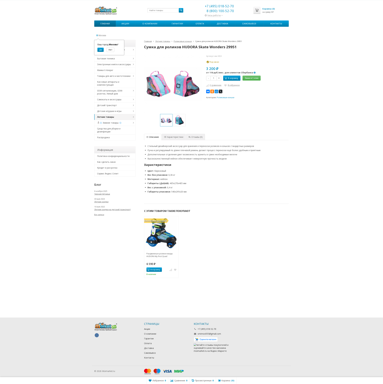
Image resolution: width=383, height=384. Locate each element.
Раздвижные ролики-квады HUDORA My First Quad (159, 255)
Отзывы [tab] (197, 137)
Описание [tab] (154, 137)
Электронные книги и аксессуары (114, 64)
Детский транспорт (107, 105)
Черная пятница (102, 194)
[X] (220, 91)
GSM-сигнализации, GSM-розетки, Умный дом (110, 92)
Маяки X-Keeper (105, 70)
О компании (149, 23)
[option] (166, 120)
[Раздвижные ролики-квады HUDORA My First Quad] (161, 233)
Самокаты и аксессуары (109, 99)
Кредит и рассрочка (107, 167)
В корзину (233, 78)
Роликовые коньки (225, 97)
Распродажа (103, 137)
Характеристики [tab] (175, 137)
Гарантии (177, 23)
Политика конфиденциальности (113, 156)
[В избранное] (175, 269)
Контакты (276, 23)
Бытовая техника (106, 58)
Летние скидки (101, 201)
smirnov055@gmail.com (209, 333)
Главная (105, 23)
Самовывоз (249, 23)
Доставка (222, 23)
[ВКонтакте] (208, 91)
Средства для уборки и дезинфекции (108, 130)
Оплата (200, 23)
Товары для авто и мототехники (113, 76)
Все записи (99, 214)
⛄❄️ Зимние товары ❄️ (109, 122)
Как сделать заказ (106, 161)
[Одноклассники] (212, 91)
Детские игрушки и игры (109, 111)
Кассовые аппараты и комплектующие (108, 83)
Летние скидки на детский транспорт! (112, 209)
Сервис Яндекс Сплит (107, 173)
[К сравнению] (170, 269)
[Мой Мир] (216, 91)
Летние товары (105, 116)
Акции (125, 23)
